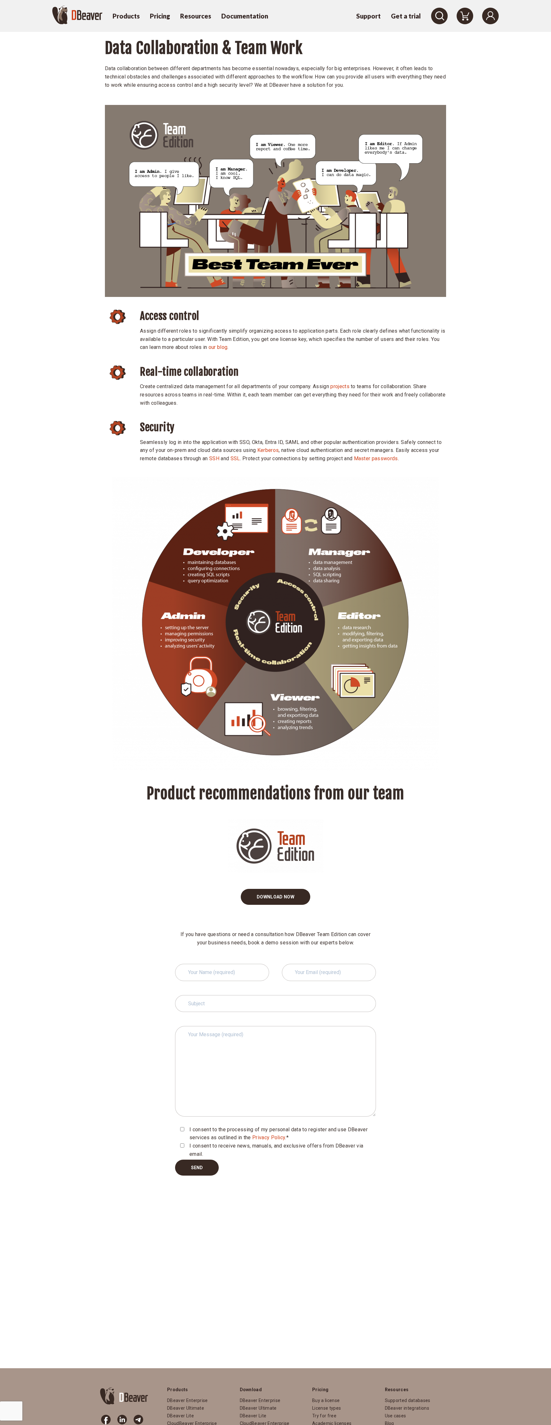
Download (251, 1389)
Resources (195, 16)
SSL (235, 458)
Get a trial (406, 16)
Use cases (395, 1415)
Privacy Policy (268, 1137)
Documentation (244, 16)
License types (326, 1408)
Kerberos (268, 450)
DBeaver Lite (180, 1415)
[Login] (490, 16)
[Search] (439, 16)
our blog (218, 347)
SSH (214, 458)
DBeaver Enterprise (187, 1400)
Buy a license (326, 1400)
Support (368, 16)
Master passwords (376, 458)
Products (126, 16)
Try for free (324, 1415)
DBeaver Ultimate (185, 1408)
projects (339, 386)
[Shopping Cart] (465, 16)
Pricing (160, 16)
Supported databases (407, 1400)
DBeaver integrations (407, 1408)
